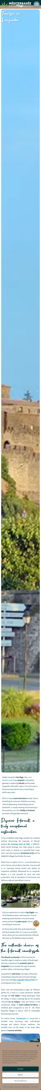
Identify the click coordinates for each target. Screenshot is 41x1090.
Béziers (21, 862)
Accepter (20, 1069)
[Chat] (36, 923)
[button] (38, 1046)
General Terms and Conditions (22, 1086)
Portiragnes (24, 932)
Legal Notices (34, 1086)
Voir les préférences (20, 1081)
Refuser (20, 1075)
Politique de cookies (8, 1086)
